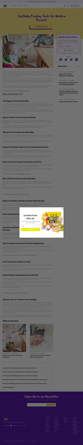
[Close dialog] (62, 209)
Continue (30, 229)
